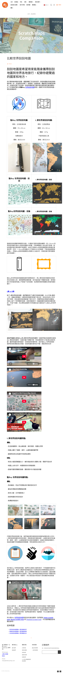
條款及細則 (24, 650)
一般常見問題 (35, 650)
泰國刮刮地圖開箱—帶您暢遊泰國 (18, 631)
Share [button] (10, 63)
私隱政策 (24, 657)
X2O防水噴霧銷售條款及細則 (26, 660)
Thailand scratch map (33, 619)
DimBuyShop (7, 670)
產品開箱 (33, 14)
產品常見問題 (35, 648)
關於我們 (14, 648)
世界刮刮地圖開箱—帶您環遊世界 (18, 629)
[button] (21, 1)
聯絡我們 (14, 650)
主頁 (28, 14)
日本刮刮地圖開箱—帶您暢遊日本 (18, 633)
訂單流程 (24, 648)
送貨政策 (24, 652)
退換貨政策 (24, 654)
